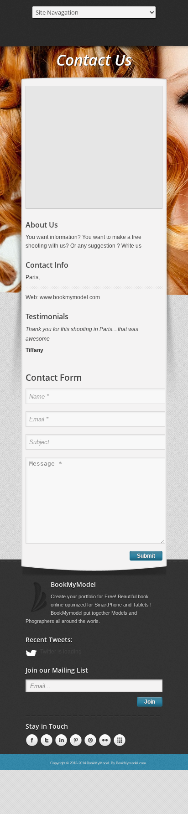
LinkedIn (45, 750)
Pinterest (60, 750)
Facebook (31, 750)
